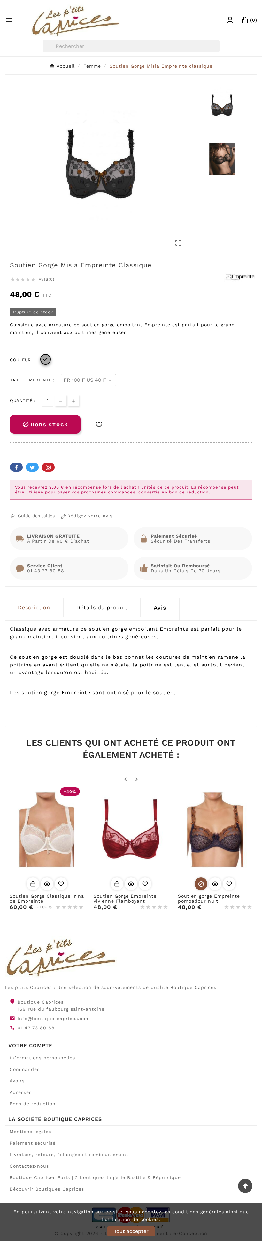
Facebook (16, 467)
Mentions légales (30, 1131)
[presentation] (160, 609)
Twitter (32, 467)
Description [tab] (34, 608)
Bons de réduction (33, 1103)
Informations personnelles (42, 1057)
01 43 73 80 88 (36, 1027)
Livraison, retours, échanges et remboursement (69, 1154)
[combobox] (131, 46)
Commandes (25, 1069)
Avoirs (17, 1080)
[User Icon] (230, 20)
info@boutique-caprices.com (54, 1018)
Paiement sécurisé (33, 1143)
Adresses (21, 1092)
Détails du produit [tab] (101, 608)
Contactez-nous (29, 1166)
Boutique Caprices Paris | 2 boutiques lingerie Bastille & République (95, 1177)
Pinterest (48, 467)
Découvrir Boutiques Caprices (47, 1189)
